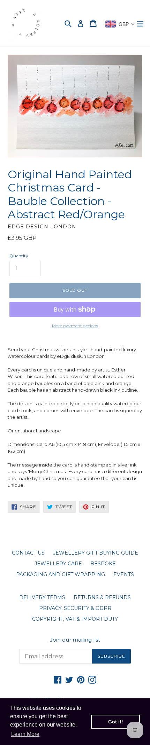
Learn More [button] (25, 734)
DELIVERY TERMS (42, 597)
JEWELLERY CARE (58, 563)
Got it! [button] (115, 721)
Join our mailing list (75, 640)
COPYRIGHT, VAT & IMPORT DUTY (75, 619)
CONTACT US (28, 553)
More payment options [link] (75, 325)
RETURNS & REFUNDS (102, 597)
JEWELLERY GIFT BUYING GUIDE (95, 553)
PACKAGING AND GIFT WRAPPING (60, 574)
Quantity (18, 255)
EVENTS (123, 574)
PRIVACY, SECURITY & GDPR (75, 608)
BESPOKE (103, 563)
